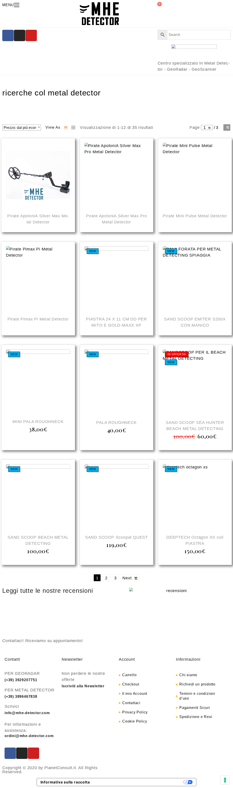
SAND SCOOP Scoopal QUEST (116, 537)
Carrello (129, 675)
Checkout (130, 684)
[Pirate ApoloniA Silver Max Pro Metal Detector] (116, 175)
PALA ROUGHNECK (116, 422)
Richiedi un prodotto (197, 684)
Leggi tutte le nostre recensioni (47, 590)
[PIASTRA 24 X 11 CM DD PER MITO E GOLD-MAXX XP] (116, 279)
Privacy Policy (135, 712)
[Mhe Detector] (99, 13)
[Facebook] (8, 35)
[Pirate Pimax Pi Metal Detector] (38, 279)
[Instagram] (19, 35)
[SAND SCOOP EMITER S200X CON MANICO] (195, 279)
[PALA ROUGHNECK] (116, 382)
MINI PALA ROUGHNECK (38, 421)
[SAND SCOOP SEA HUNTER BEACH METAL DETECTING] (195, 382)
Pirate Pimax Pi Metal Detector (38, 319)
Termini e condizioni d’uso (197, 696)
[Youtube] (31, 35)
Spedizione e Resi (195, 717)
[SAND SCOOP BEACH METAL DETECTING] (38, 497)
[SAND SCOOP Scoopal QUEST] (116, 497)
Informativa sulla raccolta (65, 782)
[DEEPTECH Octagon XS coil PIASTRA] (195, 497)
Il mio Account (134, 693)
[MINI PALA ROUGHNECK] (38, 381)
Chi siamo (188, 675)
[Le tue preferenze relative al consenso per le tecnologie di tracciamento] (225, 780)
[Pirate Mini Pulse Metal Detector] (195, 175)
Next (226, 127)
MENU (8, 5)
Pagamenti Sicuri (194, 708)
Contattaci (131, 703)
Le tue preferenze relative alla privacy (139, 782)
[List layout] (72, 127)
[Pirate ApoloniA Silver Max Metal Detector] (38, 175)
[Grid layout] (66, 127)
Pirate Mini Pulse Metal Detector (195, 216)
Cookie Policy (134, 721)
